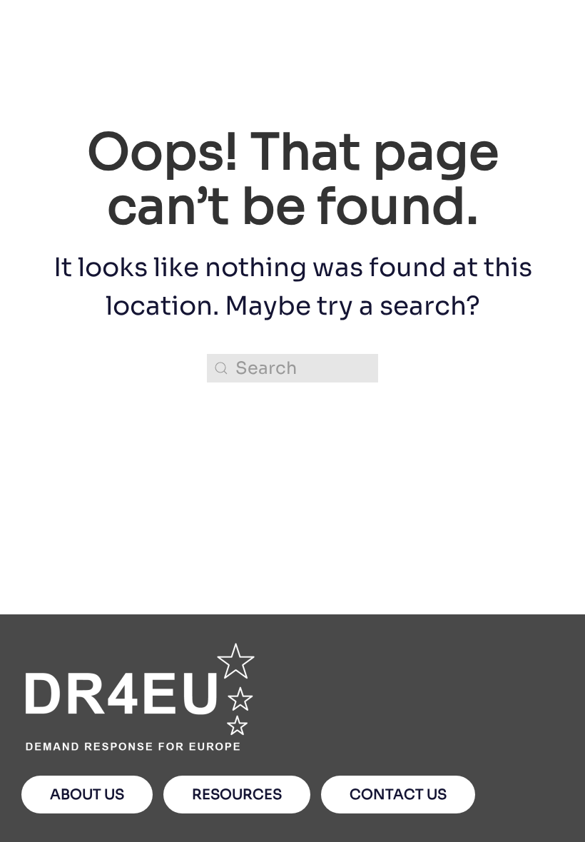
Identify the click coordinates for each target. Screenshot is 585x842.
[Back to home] (92, 64)
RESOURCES (237, 794)
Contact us (398, 794)
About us (87, 794)
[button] (556, 64)
